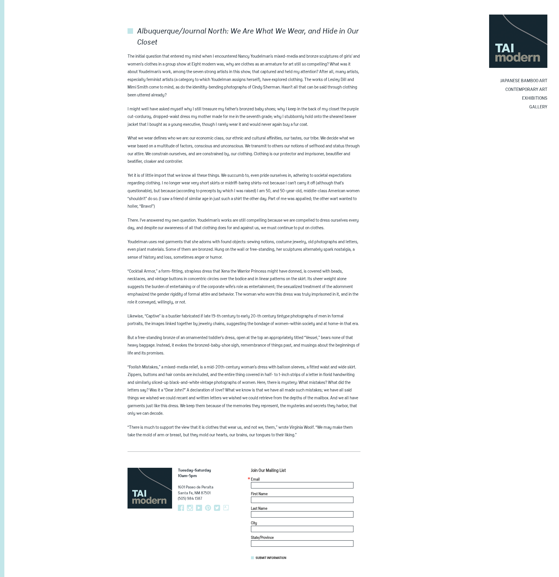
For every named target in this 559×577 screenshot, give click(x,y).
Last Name (259, 509)
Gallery (538, 107)
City (254, 523)
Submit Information (271, 558)
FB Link (181, 508)
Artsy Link (226, 508)
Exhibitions (534, 98)
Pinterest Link (208, 508)
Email (255, 479)
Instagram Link (190, 508)
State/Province (262, 538)
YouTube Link (199, 508)
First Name (259, 494)
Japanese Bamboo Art (523, 81)
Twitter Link (217, 508)
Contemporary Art (526, 89)
